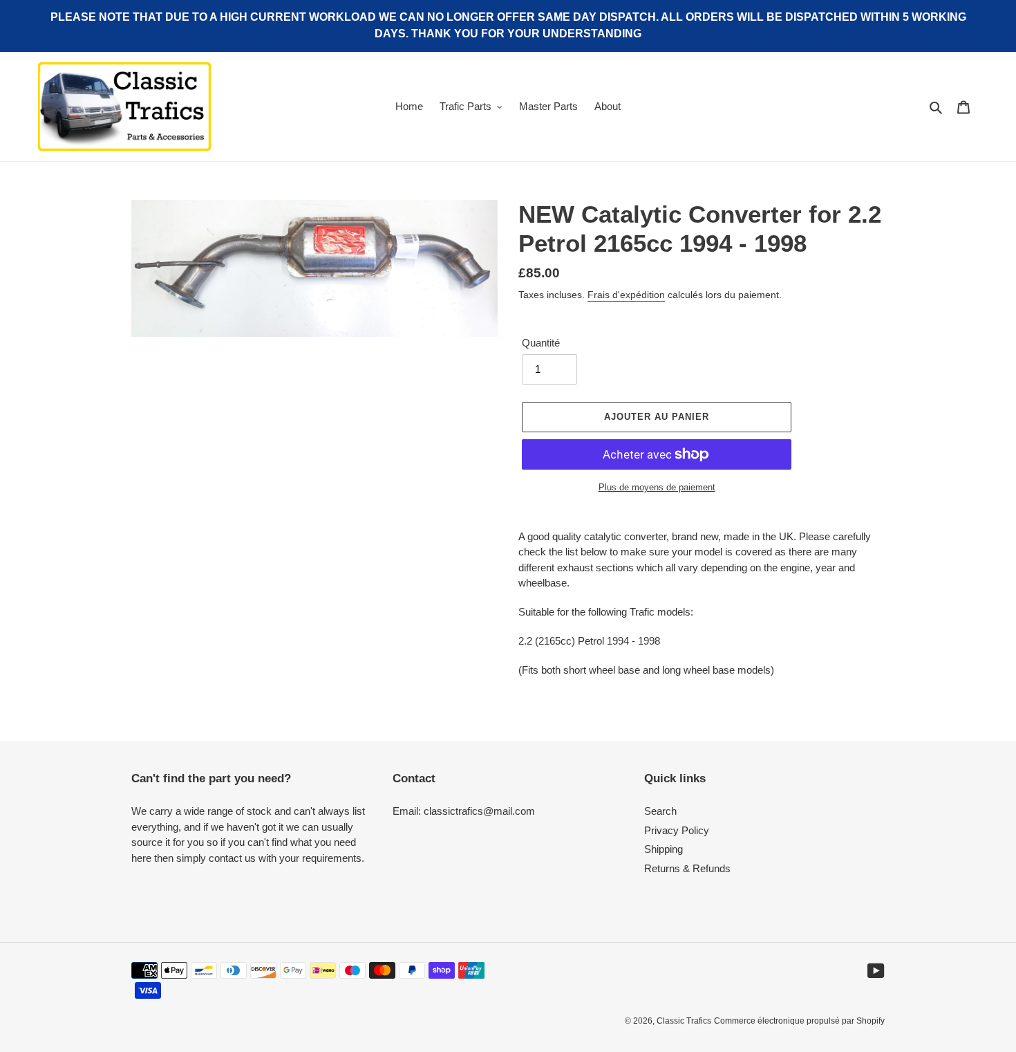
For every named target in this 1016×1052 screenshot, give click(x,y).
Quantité (541, 343)
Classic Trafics (684, 1021)
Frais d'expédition (626, 294)
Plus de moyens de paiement (657, 487)
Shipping (663, 849)
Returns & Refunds (687, 868)
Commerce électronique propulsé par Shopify (799, 1021)
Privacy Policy (676, 830)
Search (660, 811)
